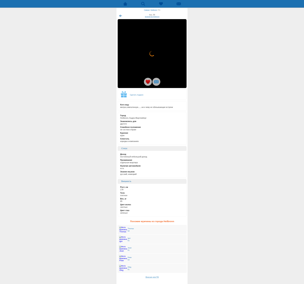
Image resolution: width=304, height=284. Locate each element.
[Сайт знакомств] (125, 4)
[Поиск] (143, 4)
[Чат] (179, 4)
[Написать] (156, 82)
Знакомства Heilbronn (152, 17)
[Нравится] (148, 82)
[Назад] (121, 15)
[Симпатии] (161, 4)
